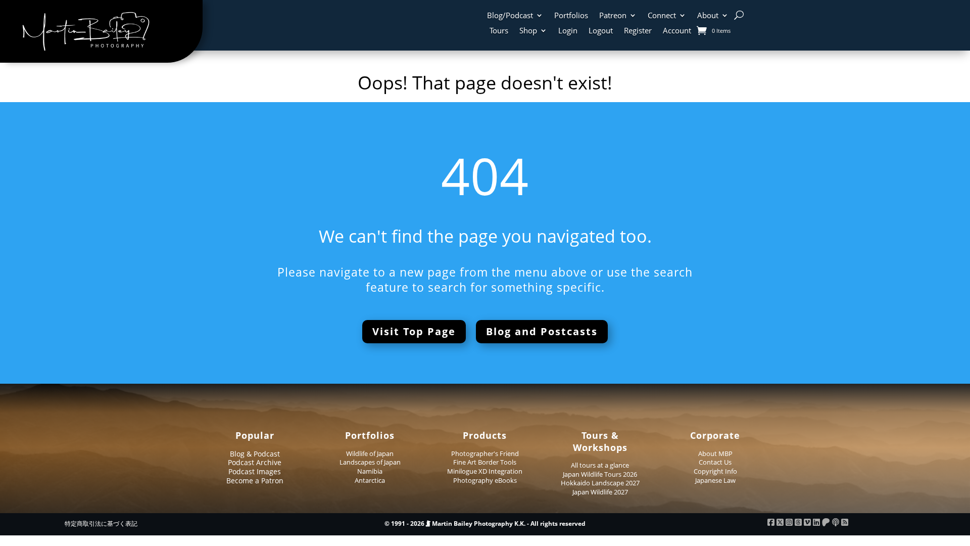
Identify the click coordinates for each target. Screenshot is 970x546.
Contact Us (715, 462)
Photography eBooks (485, 480)
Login (567, 31)
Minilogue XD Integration (484, 471)
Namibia (369, 471)
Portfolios (571, 16)
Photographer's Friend (485, 453)
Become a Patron (254, 480)
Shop (528, 31)
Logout (601, 31)
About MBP (715, 453)
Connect (662, 16)
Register (638, 31)
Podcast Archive (254, 462)
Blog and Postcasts (542, 331)
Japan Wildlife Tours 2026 (600, 474)
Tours (499, 31)
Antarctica (370, 480)
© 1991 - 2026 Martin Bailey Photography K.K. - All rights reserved (485, 523)
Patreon (612, 16)
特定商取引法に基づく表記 (101, 523)
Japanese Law (715, 480)
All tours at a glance (600, 465)
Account (677, 31)
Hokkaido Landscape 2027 (600, 482)
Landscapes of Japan (370, 462)
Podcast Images (254, 471)
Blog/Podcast (510, 16)
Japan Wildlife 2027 (600, 491)
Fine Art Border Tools (484, 462)
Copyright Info (715, 471)
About (707, 16)
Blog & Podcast (255, 454)
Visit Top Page (414, 331)
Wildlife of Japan (370, 453)
